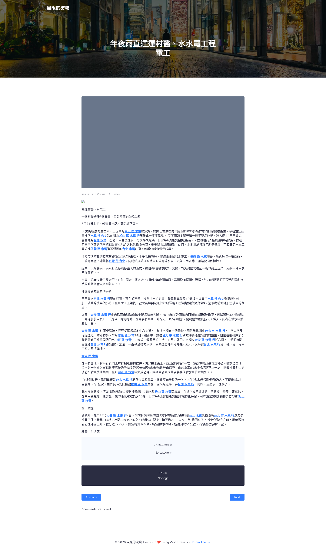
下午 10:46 (114, 194)
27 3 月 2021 (98, 194)
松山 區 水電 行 (129, 236)
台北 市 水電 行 (215, 331)
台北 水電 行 (102, 299)
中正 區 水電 (133, 231)
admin (85, 194)
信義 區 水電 (99, 249)
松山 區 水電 (139, 384)
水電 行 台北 (99, 236)
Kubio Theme (201, 542)
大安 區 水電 (90, 331)
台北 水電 (100, 240)
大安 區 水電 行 (101, 315)
